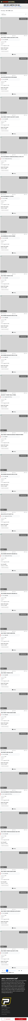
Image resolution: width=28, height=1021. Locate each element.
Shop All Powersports (6, 1011)
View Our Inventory (5, 51)
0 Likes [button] (14, 35)
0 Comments (4, 35)
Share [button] (26, 35)
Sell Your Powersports (6, 1007)
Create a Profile (4, 1009)
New (12, 6)
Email (14, 54)
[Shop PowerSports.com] (8, 1)
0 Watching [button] (24, 18)
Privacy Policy (4, 1014)
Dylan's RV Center (4, 48)
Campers (19, 6)
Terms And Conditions (6, 1012)
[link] (19, 971)
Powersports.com (7, 6)
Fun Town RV (3, 564)
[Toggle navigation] (26, 2)
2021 (15, 6)
